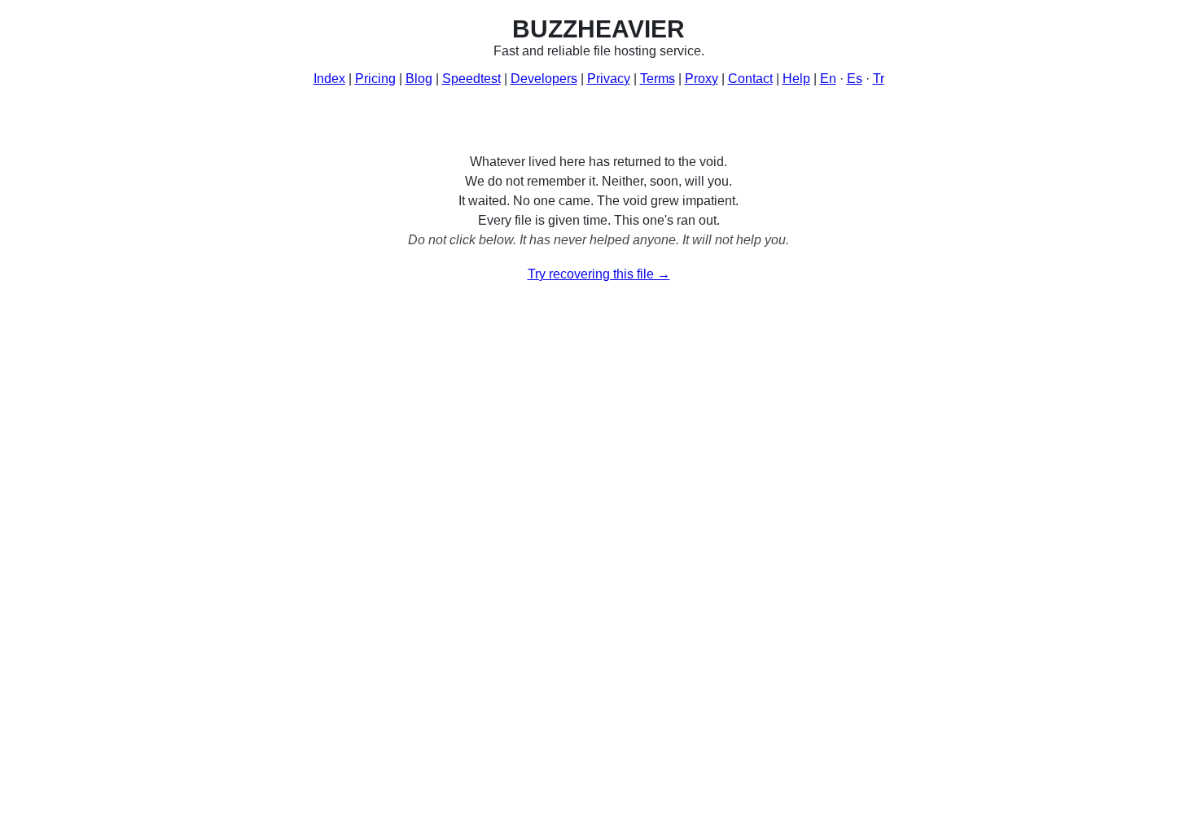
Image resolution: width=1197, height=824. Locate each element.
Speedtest (471, 78)
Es (854, 78)
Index (329, 78)
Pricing (375, 78)
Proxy (701, 78)
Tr (878, 78)
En (828, 78)
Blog (419, 78)
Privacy (608, 78)
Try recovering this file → (599, 274)
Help (796, 78)
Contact (750, 78)
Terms (657, 78)
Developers (544, 78)
